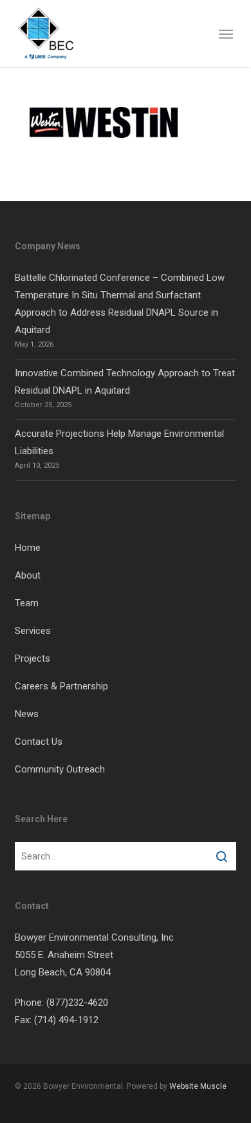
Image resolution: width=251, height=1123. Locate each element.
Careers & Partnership (61, 686)
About (28, 575)
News (27, 714)
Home (28, 547)
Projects (32, 658)
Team (27, 603)
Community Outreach (60, 769)
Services (33, 631)
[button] (226, 33)
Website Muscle (198, 1086)
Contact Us (38, 741)
